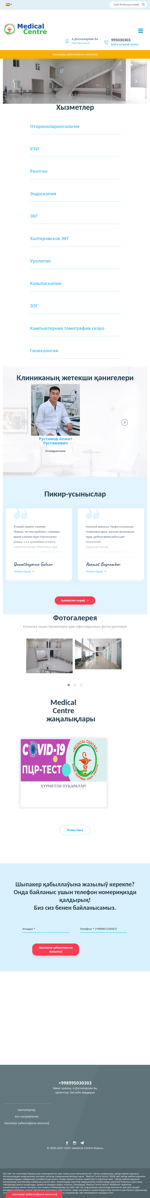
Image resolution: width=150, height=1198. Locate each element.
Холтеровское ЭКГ (49, 238)
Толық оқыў (75, 830)
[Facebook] (67, 1143)
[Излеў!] (143, 5)
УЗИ (34, 149)
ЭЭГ (34, 306)
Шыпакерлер (27, 1110)
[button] (14, 81)
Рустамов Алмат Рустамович (55, 441)
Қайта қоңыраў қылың (124, 44)
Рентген (38, 171)
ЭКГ (34, 216)
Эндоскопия (43, 193)
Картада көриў (80, 43)
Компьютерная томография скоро (67, 328)
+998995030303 (75, 1083)
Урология (40, 261)
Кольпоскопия (45, 283)
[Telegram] (82, 1143)
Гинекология (44, 350)
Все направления (26, 1116)
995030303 (120, 40)
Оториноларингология (54, 126)
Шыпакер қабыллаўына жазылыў (75, 54)
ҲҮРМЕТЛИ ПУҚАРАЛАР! (63, 786)
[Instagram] (75, 1143)
